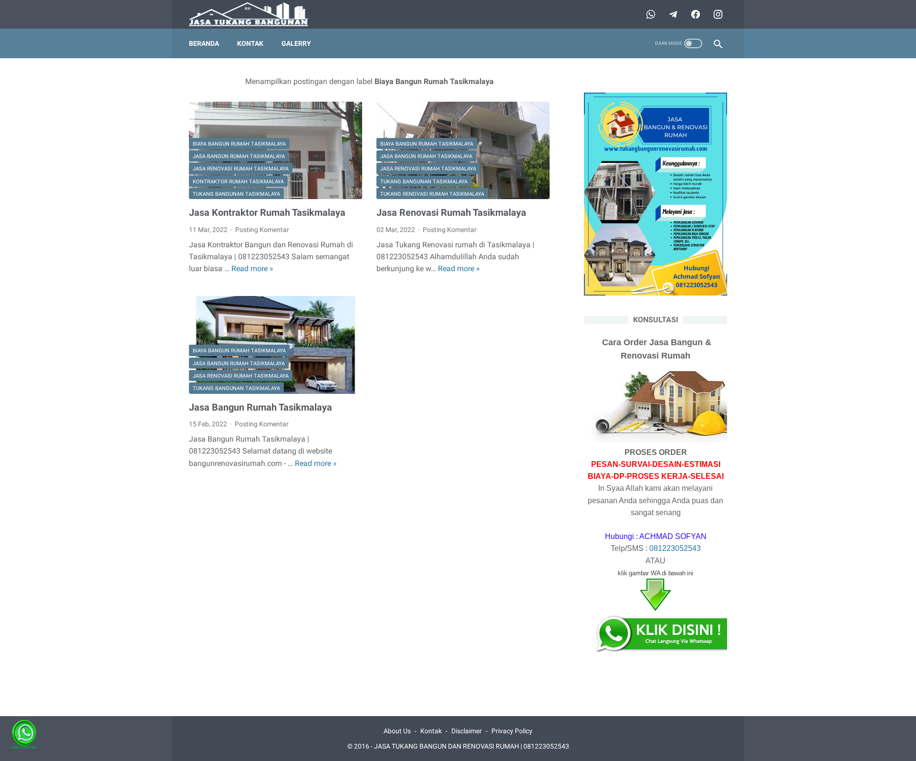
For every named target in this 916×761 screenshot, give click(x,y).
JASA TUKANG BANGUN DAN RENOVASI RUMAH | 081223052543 (471, 746)
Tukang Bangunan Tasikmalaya (236, 194)
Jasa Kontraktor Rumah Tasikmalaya (267, 212)
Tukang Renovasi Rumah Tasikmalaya (432, 194)
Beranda (204, 43)
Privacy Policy (511, 731)
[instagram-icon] (717, 14)
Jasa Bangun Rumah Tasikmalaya (239, 156)
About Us (397, 731)
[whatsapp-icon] (649, 14)
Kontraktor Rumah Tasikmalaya (238, 182)
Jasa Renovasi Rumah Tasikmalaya (241, 169)
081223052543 (675, 548)
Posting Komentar (262, 229)
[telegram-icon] (672, 14)
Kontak (250, 43)
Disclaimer (466, 731)
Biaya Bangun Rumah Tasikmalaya (239, 144)
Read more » (252, 268)
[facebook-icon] (694, 14)
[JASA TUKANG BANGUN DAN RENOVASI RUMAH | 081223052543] (254, 14)
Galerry (296, 43)
